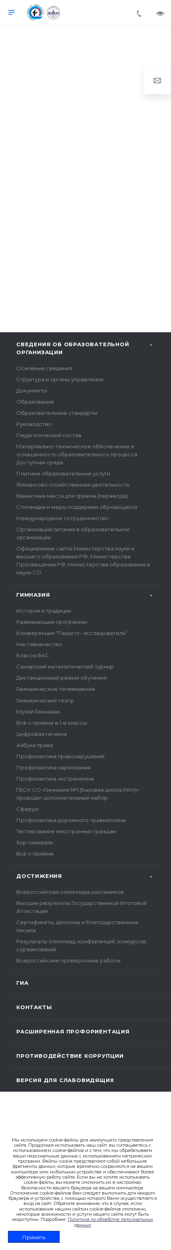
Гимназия (33, 594)
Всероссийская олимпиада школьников (70, 892)
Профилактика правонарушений (60, 756)
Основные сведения (44, 368)
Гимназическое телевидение (55, 689)
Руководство (34, 424)
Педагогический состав (49, 435)
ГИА (22, 983)
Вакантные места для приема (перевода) (72, 496)
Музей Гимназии (38, 711)
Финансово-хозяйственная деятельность (73, 484)
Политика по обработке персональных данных (110, 1221)
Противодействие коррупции (70, 1056)
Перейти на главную (85, 258)
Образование (35, 401)
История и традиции (43, 610)
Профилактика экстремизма (55, 778)
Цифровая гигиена (41, 734)
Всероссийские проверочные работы (68, 960)
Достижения (39, 876)
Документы (31, 390)
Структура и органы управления (59, 379)
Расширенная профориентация (73, 1031)
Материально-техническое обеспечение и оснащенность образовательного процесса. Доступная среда (77, 454)
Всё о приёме (35, 853)
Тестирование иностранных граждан (66, 831)
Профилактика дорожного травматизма (71, 820)
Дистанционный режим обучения (61, 677)
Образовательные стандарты (56, 413)
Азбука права (34, 745)
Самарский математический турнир (65, 666)
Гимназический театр (45, 700)
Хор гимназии (34, 842)
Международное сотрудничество (62, 518)
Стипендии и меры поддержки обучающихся (76, 507)
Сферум (27, 809)
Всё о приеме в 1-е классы (51, 723)
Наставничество (39, 644)
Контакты (34, 1007)
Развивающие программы (51, 622)
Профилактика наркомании (53, 767)
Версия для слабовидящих (65, 1080)
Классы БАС (32, 655)
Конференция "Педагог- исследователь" (71, 633)
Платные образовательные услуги (63, 473)
